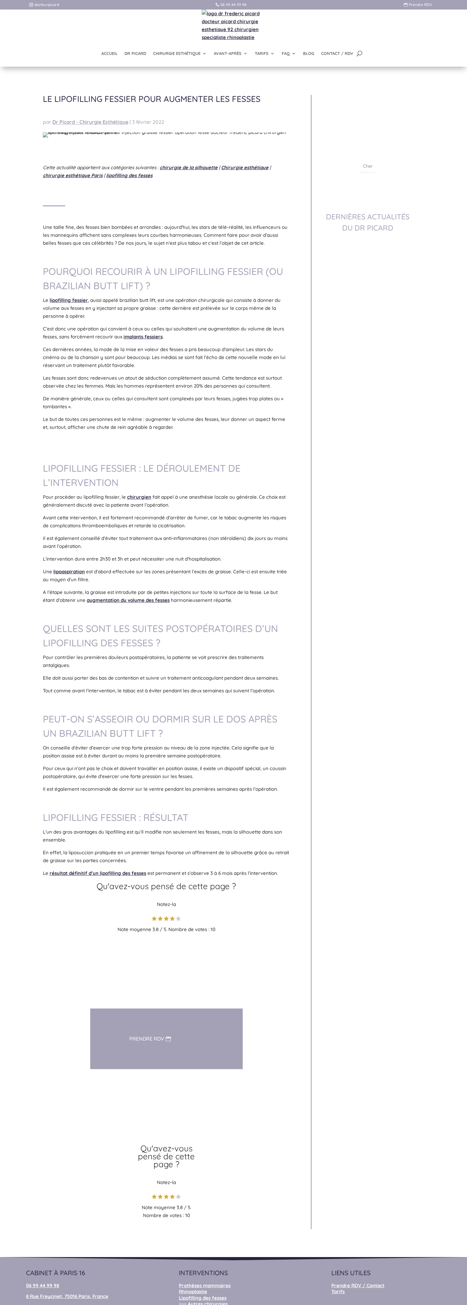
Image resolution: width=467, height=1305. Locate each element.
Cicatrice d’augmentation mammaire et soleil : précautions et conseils (367, 284)
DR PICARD (135, 53)
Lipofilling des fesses (203, 1298)
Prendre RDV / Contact (357, 1285)
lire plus (368, 313)
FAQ (286, 53)
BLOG (308, 53)
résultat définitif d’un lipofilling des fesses (98, 873)
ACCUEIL (109, 53)
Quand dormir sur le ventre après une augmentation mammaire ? (367, 634)
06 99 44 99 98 (233, 4)
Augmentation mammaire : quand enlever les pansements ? (367, 544)
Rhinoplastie (193, 1291)
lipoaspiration (69, 572)
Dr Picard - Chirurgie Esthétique (90, 122)
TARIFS (261, 53)
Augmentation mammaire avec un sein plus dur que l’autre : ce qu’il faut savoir (367, 911)
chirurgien (139, 497)
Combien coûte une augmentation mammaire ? (367, 370)
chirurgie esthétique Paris (73, 175)
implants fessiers (143, 337)
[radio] (154, 919)
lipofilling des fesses (129, 175)
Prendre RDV (420, 4)
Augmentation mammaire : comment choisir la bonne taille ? (367, 457)
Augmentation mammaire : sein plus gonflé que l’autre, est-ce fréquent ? (367, 725)
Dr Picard (356, 303)
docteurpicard (46, 4)
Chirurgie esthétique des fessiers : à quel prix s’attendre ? (367, 812)
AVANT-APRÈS (227, 53)
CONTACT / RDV (337, 53)
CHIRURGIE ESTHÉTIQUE (176, 53)
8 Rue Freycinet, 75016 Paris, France (67, 1296)
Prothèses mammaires (205, 1285)
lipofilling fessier (69, 300)
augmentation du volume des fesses (128, 600)
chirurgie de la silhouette (189, 167)
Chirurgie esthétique (244, 167)
